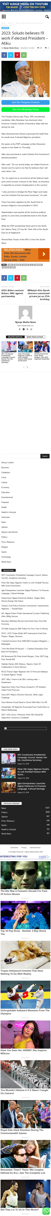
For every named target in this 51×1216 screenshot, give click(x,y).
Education (5, 492)
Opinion (4, 527)
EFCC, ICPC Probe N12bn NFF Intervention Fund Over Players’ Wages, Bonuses (24, 634)
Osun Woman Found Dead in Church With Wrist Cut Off (24, 702)
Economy (5, 487)
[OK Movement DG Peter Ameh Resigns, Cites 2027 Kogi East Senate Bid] (42, 347)
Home (3, 23)
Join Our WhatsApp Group (25, 109)
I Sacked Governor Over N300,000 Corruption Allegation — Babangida (25, 642)
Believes (17, 265)
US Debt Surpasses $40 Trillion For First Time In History (24, 629)
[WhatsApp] (24, 55)
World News (6, 562)
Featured (5, 502)
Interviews (5, 517)
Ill (31, 265)
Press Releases (7, 542)
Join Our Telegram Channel (25, 102)
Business (5, 467)
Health (4, 507)
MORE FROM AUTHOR (35, 337)
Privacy (24, 847)
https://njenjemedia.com (25, 325)
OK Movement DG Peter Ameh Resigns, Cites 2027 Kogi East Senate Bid (41, 356)
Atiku (10, 265)
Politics (10, 23)
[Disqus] (25, 411)
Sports (4, 552)
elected (25, 265)
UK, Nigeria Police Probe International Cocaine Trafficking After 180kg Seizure (25, 614)
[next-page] (27, 367)
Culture (4, 482)
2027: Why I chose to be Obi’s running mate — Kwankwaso (20, 680)
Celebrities (5, 472)
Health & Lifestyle (8, 512)
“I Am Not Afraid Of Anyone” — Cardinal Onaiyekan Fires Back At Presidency (24, 650)
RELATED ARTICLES (15, 337)
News (3, 522)
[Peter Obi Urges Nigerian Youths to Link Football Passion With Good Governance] (25, 347)
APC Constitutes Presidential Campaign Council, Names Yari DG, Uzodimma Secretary (8, 358)
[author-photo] (25, 312)
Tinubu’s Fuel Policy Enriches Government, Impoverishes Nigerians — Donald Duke (25, 607)
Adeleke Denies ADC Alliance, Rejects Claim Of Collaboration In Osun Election (21, 665)
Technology (6, 557)
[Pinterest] (17, 55)
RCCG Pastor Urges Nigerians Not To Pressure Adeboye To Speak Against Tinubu (24, 673)
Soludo (5, 267)
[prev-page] (23, 367)
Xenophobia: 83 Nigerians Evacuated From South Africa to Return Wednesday (25, 708)
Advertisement (35, 847)
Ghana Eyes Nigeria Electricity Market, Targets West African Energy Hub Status (23, 599)
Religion (4, 547)
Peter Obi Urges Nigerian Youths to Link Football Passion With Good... (33, 772)
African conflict (7, 463)
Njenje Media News (11, 48)
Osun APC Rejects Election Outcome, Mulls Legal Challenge (22, 696)
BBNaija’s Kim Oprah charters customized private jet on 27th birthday (38, 295)
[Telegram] (24, 330)
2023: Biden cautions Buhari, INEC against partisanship (12, 293)
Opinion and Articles (9, 532)
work (13, 267)
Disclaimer (14, 847)
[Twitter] (11, 55)
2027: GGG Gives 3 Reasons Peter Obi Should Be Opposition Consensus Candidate (22, 716)
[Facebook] (4, 55)
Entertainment (7, 497)
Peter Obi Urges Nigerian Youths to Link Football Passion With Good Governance (25, 357)
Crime (3, 477)
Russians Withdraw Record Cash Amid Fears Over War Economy (24, 622)
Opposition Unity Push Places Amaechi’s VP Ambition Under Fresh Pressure (23, 688)
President (38, 265)
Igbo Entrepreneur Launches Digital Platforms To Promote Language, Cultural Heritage (25, 591)
